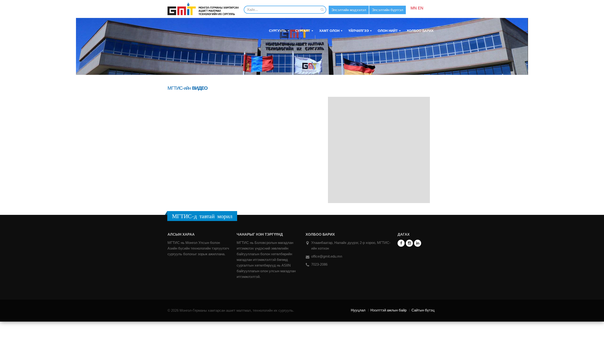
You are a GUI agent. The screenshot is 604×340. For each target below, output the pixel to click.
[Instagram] (409, 243)
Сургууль (277, 31)
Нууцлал (358, 310)
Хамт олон (329, 31)
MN (414, 8)
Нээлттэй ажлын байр (388, 310)
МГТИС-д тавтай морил (202, 216)
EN (420, 8)
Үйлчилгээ (358, 31)
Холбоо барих (420, 31)
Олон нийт (388, 31)
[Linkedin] (417, 243)
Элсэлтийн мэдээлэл (348, 10)
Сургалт (302, 31)
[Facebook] (401, 243)
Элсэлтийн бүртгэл (387, 10)
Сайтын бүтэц (423, 310)
